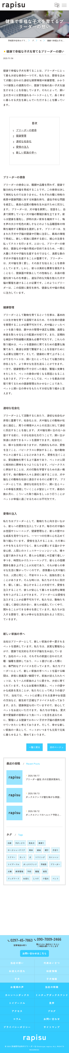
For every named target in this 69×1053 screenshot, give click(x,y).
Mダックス (20, 843)
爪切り (55, 850)
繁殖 (37, 871)
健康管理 (21, 136)
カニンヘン (53, 857)
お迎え (26, 878)
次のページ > (56, 747)
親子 (47, 850)
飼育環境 (19, 871)
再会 (31, 850)
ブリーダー (55, 864)
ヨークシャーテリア (16, 850)
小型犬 (46, 878)
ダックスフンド (30, 864)
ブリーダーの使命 (26, 130)
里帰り (41, 843)
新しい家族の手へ (26, 152)
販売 (45, 871)
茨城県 (44, 864)
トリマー (11, 857)
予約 (29, 871)
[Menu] (64, 5)
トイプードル (13, 864)
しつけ (36, 878)
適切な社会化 (23, 141)
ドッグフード (13, 878)
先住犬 (31, 843)
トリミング (40, 857)
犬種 (10, 871)
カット (22, 857)
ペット (55, 878)
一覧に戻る (34, 747)
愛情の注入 (22, 147)
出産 (10, 843)
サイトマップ (52, 1027)
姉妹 (39, 850)
